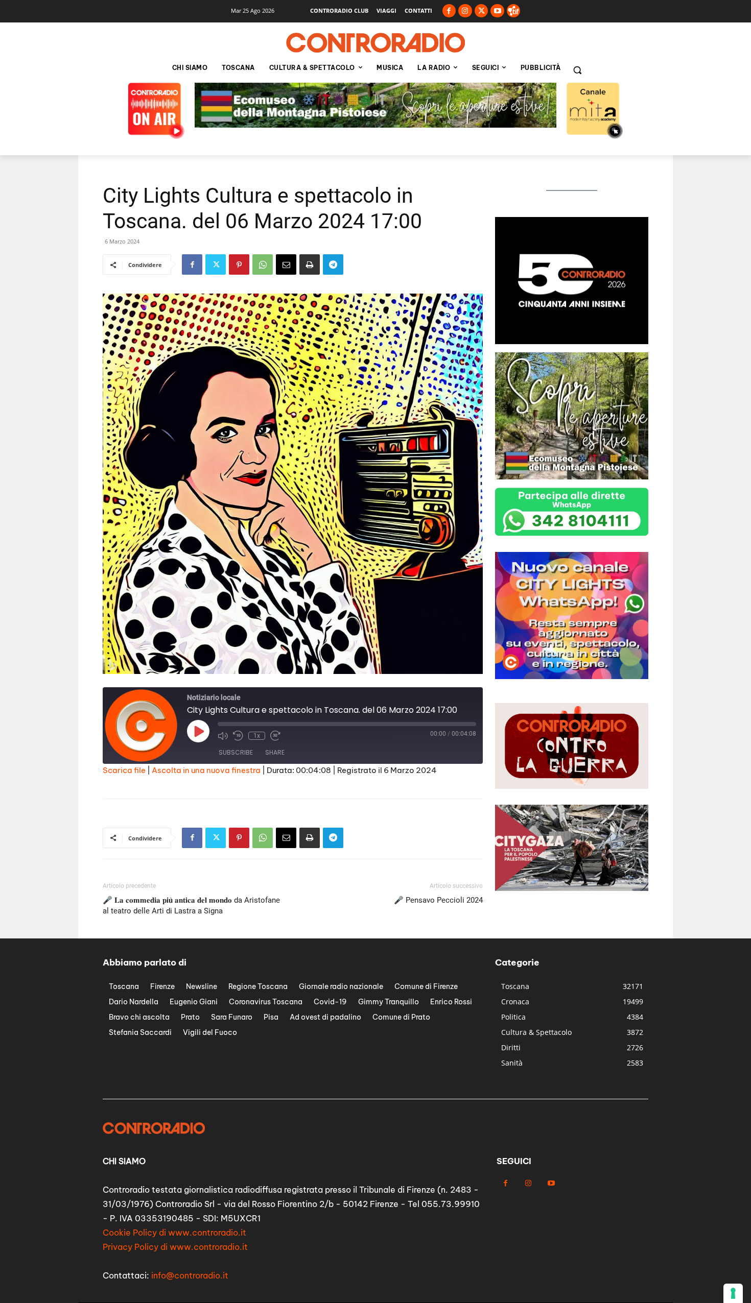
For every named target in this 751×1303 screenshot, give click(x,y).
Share (275, 752)
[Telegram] (333, 264)
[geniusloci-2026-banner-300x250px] (571, 341)
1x (256, 735)
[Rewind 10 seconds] (238, 736)
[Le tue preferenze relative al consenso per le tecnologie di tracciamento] (733, 1293)
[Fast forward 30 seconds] (275, 736)
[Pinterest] (239, 264)
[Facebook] (449, 11)
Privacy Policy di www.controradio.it (175, 1247)
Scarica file (124, 770)
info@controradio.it (189, 1275)
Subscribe (236, 752)
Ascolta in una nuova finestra (206, 770)
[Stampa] (309, 264)
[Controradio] (375, 43)
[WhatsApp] (262, 264)
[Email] (286, 264)
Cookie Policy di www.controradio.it (174, 1232)
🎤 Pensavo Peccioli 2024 (438, 900)
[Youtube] (497, 11)
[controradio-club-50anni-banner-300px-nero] (571, 676)
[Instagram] (465, 11)
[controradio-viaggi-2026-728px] (375, 125)
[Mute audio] (223, 735)
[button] (577, 70)
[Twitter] (481, 11)
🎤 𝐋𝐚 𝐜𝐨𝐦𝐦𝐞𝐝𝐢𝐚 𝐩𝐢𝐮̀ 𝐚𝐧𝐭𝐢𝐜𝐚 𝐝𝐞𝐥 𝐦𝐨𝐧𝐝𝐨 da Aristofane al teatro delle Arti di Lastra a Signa (191, 905)
